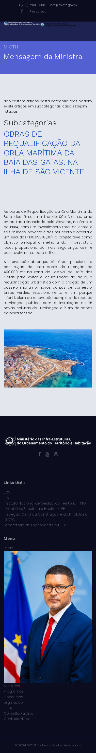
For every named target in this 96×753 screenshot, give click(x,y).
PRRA (8, 708)
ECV (7, 492)
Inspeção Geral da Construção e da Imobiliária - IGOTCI (47, 517)
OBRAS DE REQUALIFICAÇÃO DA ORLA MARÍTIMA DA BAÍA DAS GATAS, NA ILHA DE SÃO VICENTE (44, 152)
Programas (14, 691)
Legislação (13, 702)
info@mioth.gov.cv (64, 5)
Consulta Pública (18, 713)
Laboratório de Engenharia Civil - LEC (36, 525)
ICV (6, 497)
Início (8, 548)
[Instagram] (56, 454)
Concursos (13, 696)
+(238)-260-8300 (32, 5)
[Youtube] (47, 454)
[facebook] (39, 454)
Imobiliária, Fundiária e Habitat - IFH (34, 508)
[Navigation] (87, 31)
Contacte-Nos (16, 718)
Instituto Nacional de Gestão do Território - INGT (46, 503)
